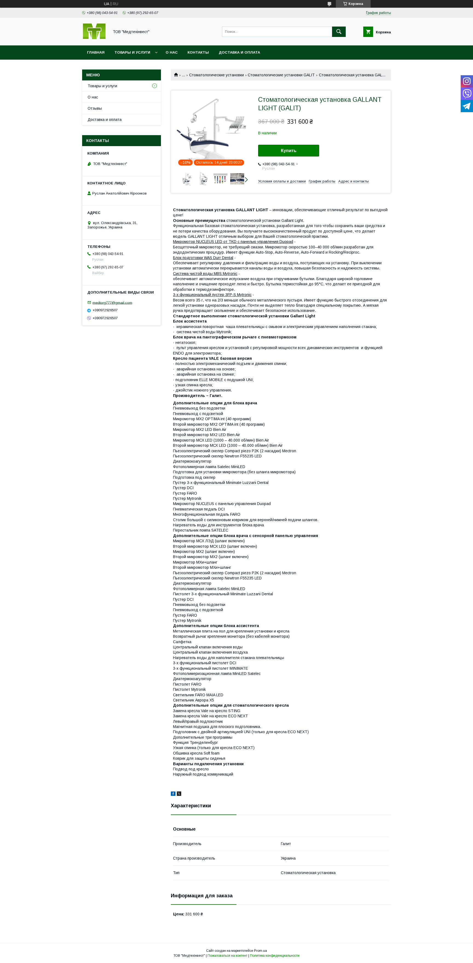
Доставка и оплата (239, 52)
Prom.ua (260, 951)
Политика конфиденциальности (274, 956)
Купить (288, 150)
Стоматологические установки (216, 75)
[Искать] (339, 32)
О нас (172, 52)
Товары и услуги (132, 52)
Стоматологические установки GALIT (281, 75)
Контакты (198, 52)
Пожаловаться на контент (227, 956)
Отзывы (95, 108)
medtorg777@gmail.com (112, 302)
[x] (179, 794)
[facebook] (173, 794)
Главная (96, 52)
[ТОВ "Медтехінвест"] (94, 38)
